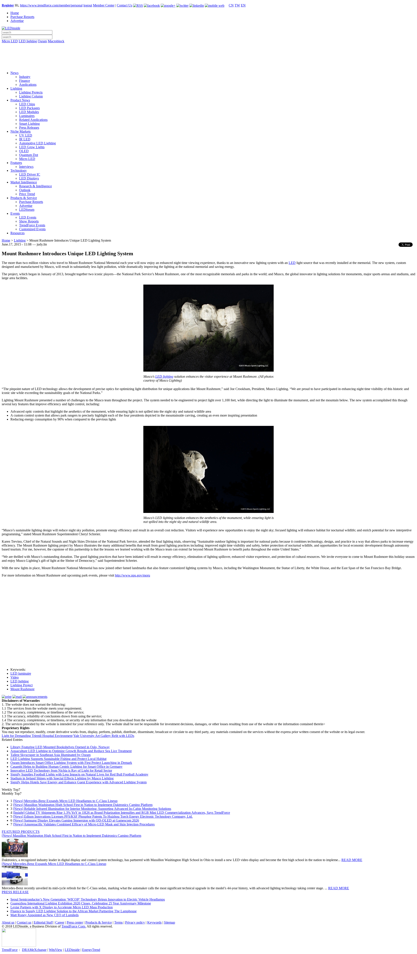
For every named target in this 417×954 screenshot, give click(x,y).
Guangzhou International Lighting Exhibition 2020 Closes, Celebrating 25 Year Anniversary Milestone (80, 903)
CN (231, 5)
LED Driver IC (29, 174)
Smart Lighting (29, 123)
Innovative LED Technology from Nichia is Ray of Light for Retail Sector (61, 770)
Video (14, 677)
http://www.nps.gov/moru (132, 575)
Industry (24, 77)
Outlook (24, 190)
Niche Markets (20, 131)
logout (87, 5)
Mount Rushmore (22, 689)
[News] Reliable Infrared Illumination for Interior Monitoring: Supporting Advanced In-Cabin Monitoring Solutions (92, 809)
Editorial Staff (43, 922)
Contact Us (124, 5)
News (14, 73)
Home (14, 13)
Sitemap (169, 922)
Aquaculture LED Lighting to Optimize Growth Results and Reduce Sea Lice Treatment (71, 751)
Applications (27, 84)
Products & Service (23, 198)
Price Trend (27, 194)
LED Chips (27, 104)
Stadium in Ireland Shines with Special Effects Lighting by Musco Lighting (62, 778)
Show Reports (29, 221)
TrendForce (10, 950)
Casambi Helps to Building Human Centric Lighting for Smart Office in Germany (66, 766)
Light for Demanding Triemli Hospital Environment (37, 736)
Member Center (103, 5)
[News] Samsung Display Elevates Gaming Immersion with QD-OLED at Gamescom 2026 (76, 820)
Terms (118, 922)
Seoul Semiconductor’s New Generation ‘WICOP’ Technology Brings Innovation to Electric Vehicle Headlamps (87, 899)
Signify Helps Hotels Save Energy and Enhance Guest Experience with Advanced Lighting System (78, 782)
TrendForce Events (32, 225)
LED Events (27, 217)
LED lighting (28, 41)
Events (15, 213)
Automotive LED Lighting (37, 143)
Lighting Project (21, 685)
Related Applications (33, 120)
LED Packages (29, 108)
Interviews (26, 166)
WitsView (55, 950)
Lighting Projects (31, 92)
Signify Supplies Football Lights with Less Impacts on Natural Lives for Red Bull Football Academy (79, 774)
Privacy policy (135, 922)
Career (59, 922)
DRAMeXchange (34, 950)
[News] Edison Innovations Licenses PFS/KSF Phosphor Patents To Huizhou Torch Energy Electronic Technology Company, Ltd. (103, 816)
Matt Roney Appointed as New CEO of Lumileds (44, 915)
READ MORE (351, 860)
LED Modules (29, 112)
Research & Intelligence (35, 186)
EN (243, 5)
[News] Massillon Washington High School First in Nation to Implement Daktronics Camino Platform (82, 805)
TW (237, 5)
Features (16, 163)
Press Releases (29, 127)
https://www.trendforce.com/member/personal (51, 5)
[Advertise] (208, 52)
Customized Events (32, 229)
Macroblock (56, 41)
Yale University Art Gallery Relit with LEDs (103, 736)
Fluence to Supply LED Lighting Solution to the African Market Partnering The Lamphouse (73, 911)
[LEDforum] (208, 64)
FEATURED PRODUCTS (21, 832)
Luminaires (27, 116)
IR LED (24, 139)
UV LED (25, 135)
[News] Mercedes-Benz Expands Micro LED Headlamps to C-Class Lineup (65, 801)
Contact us (24, 922)
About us (8, 922)
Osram (42, 41)
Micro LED (10, 41)
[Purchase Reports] (208, 46)
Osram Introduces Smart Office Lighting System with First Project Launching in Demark (71, 763)
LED (292, 263)
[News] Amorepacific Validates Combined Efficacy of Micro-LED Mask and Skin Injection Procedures (84, 824)
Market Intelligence (23, 182)
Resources (17, 233)
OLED (24, 151)
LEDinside (72, 950)
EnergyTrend (91, 950)
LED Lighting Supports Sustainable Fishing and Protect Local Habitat (58, 759)
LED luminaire (20, 673)
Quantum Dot (28, 155)
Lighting (16, 88)
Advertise (17, 21)
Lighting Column (31, 96)
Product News (20, 100)
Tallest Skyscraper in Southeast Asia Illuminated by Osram (50, 755)
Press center (75, 922)
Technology (18, 170)
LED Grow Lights (32, 147)
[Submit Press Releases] (208, 58)
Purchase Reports (22, 17)
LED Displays (29, 178)
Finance (24, 80)
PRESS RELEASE (15, 892)
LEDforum (26, 209)
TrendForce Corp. (73, 926)
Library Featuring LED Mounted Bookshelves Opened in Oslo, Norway (60, 747)
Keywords (154, 922)
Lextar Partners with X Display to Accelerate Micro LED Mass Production (61, 907)
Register (8, 5)
